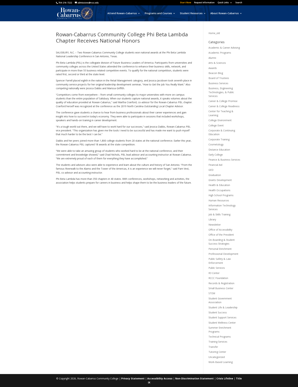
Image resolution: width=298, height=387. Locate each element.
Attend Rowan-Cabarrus (122, 13)
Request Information (204, 3)
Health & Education (219, 185)
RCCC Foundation (218, 278)
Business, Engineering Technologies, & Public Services (221, 92)
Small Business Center (220, 288)
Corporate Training (219, 139)
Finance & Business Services (224, 159)
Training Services (217, 341)
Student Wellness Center (222, 322)
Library (212, 219)
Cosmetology (215, 144)
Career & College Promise (222, 101)
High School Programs (221, 195)
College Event (216, 125)
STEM (211, 293)
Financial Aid (215, 164)
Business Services (218, 83)
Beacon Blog (215, 73)
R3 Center (214, 273)
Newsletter (214, 224)
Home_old (214, 33)
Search (238, 3)
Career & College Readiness (224, 106)
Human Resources (218, 200)
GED (210, 169)
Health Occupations (219, 190)
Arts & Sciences (217, 62)
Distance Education (219, 149)
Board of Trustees (218, 78)
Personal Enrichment (220, 248)
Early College (215, 154)
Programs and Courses (158, 13)
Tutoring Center (217, 351)
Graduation (214, 175)
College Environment (220, 120)
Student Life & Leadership (222, 307)
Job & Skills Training (219, 214)
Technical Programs (219, 336)
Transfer (213, 346)
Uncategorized (216, 357)
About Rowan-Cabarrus (224, 13)
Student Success (217, 312)
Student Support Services (222, 317)
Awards (212, 68)
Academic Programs (219, 52)
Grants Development (220, 180)
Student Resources (191, 13)
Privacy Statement (133, 378)
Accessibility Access (159, 378)
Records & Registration (221, 283)
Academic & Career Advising (224, 47)
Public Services (216, 267)
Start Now (185, 3)
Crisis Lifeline (224, 378)
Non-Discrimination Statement (194, 378)
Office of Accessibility (220, 229)
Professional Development (223, 253)
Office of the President (221, 234)
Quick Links (223, 3)
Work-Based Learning (220, 362)
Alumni (212, 57)
